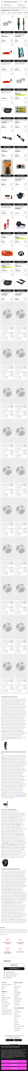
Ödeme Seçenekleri (6, 997)
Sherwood (14, 932)
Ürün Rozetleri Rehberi (6, 1012)
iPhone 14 (16, 988)
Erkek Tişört (16, 1003)
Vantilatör (16, 1022)
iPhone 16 (16, 1018)
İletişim (3, 988)
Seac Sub (12, 930)
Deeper (8, 930)
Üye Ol (3, 993)
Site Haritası (4, 1008)
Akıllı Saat (16, 990)
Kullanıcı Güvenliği (5, 1003)
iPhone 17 (16, 1014)
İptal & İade (4, 999)
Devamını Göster (3, 934)
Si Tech (26, 930)
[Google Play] (9, 1040)
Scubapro (21, 929)
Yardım (3, 995)
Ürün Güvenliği (5, 1005)
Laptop (15, 1020)
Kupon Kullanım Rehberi (7, 1010)
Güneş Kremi (17, 1024)
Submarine (10, 932)
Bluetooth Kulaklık (18, 999)
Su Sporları (14, 7)
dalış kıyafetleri (18, 795)
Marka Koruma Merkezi (7, 984)
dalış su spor (10, 737)
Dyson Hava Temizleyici (19, 1026)
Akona (1, 932)
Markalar (4, 986)
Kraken (3, 12)
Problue (25, 932)
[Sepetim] (25, 1)
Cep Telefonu (17, 1005)
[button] (20, 30)
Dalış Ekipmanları (24, 7)
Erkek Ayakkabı (17, 1001)
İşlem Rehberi (5, 1001)
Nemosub (17, 929)
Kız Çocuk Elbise (17, 1012)
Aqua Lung (5, 932)
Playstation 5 (17, 994)
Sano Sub (5, 930)
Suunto (1, 930)
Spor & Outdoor (7, 7)
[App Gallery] (18, 1040)
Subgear (23, 930)
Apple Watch (16, 997)
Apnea (24, 929)
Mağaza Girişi (14, 965)
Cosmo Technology (17, 12)
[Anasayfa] (1, 7)
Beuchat (16, 930)
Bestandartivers (20, 932)
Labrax (9, 12)
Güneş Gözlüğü (17, 1016)
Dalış (18, 7)
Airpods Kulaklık (17, 992)
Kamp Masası (17, 1030)
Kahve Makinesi (17, 1028)
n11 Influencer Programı (7, 1014)
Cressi (19, 930)
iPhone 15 (16, 1010)
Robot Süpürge (17, 986)
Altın (15, 984)
